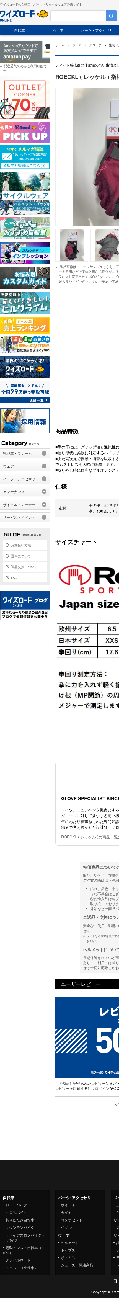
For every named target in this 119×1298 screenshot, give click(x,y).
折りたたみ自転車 (20, 1219)
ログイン (102, 1088)
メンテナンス (14, 491)
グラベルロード (18, 1260)
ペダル (66, 1227)
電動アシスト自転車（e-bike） (24, 1250)
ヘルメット (70, 1242)
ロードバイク (16, 1204)
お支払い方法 (21, 545)
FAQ (14, 577)
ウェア (58, 30)
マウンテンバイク (20, 1227)
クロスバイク (16, 1212)
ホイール (68, 1204)
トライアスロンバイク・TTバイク (24, 1237)
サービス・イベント (19, 517)
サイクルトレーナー (19, 504)
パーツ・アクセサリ (97, 30)
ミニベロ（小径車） (22, 1267)
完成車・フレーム (17, 453)
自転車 (19, 30)
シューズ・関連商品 (77, 1265)
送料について (21, 555)
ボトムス (68, 1257)
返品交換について (24, 566)
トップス (68, 1250)
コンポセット (71, 1219)
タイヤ (66, 1212)
